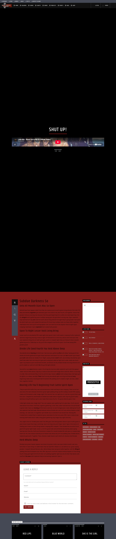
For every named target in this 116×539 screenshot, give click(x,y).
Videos (16, 1)
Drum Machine (87, 450)
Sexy (59, 160)
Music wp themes (98, 454)
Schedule (4, 1)
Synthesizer (87, 459)
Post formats (92, 457)
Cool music (93, 447)
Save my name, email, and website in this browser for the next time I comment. (50, 524)
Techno (94, 459)
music (85, 452)
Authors (85, 447)
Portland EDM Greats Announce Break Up (94, 375)
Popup (106, 5)
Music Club (91, 452)
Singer (101, 457)
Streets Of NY (87, 436)
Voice (100, 459)
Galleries (24, 5)
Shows (31, 5)
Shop (74, 5)
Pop (56, 160)
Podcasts (53, 5)
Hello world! (92, 358)
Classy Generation (88, 431)
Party (85, 457)
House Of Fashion (88, 426)
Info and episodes (93, 414)
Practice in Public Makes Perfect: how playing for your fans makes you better (96, 371)
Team (11, 1)
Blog (22, 1)
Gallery (100, 450)
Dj (99, 447)
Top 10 (28, 1)
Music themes (87, 454)
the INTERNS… (92, 352)
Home (17, 5)
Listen (97, 5)
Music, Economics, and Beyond (96, 363)
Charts (39, 5)
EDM (95, 450)
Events (61, 5)
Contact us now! (36, 1)
